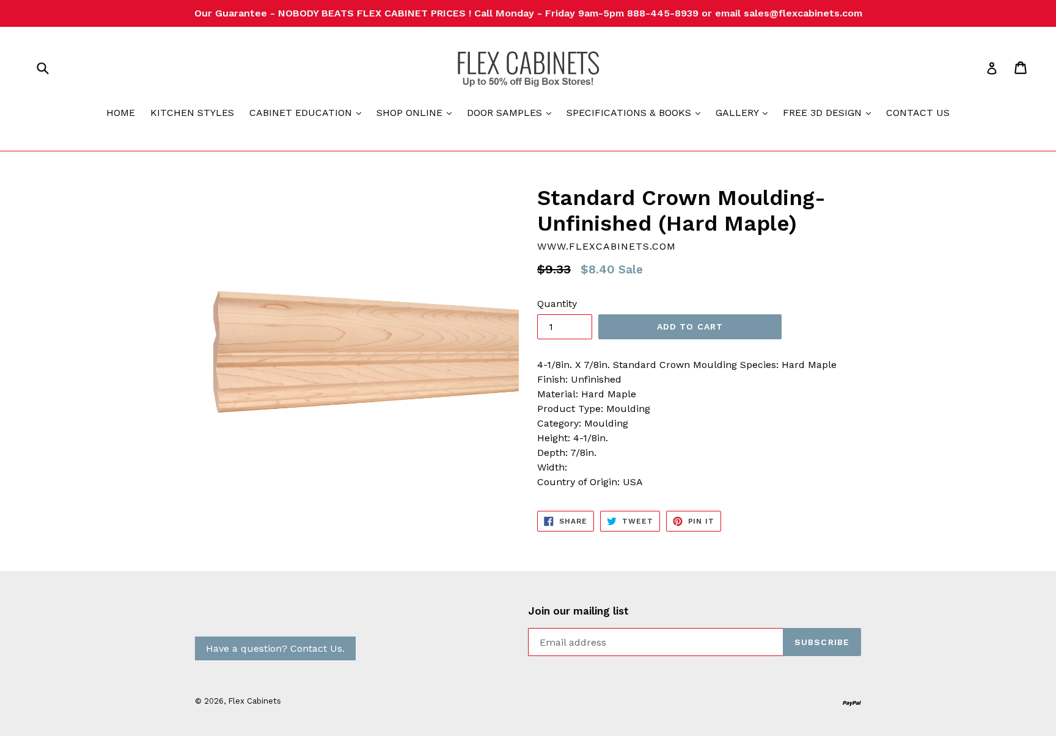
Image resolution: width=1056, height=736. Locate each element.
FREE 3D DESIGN (830, 112)
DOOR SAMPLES (512, 112)
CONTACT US (918, 112)
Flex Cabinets (254, 700)
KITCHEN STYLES (192, 112)
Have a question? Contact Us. (275, 648)
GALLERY (745, 112)
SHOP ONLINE (417, 112)
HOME (120, 112)
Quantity (557, 303)
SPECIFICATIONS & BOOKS (636, 112)
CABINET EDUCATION (308, 112)
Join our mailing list (578, 611)
